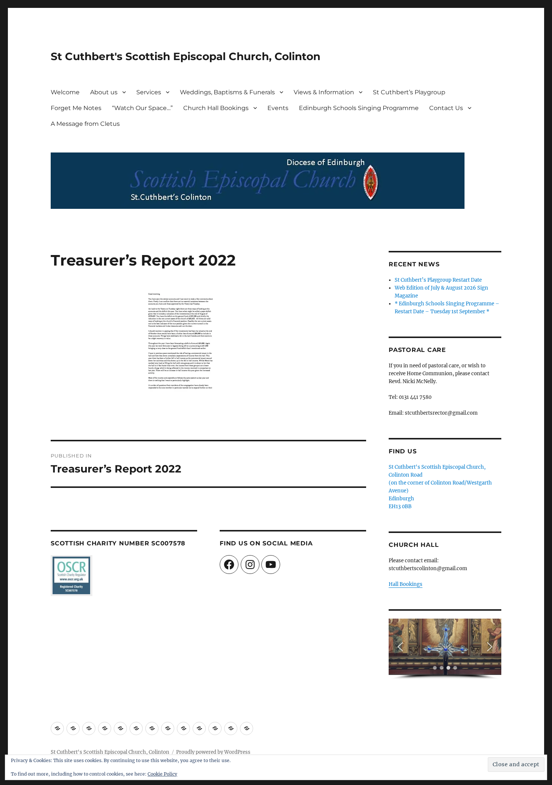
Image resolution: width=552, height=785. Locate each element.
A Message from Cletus (85, 123)
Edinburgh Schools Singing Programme (359, 108)
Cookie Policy (162, 774)
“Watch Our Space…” (142, 108)
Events (277, 108)
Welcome (65, 92)
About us (104, 92)
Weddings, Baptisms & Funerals (227, 92)
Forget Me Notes (76, 108)
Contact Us (446, 108)
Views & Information (324, 92)
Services (148, 92)
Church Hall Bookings (216, 108)
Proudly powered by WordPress (213, 752)
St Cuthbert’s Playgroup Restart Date (438, 280)
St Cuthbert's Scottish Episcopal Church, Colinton (185, 56)
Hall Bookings (405, 584)
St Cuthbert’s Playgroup (409, 92)
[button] (400, 647)
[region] (445, 649)
